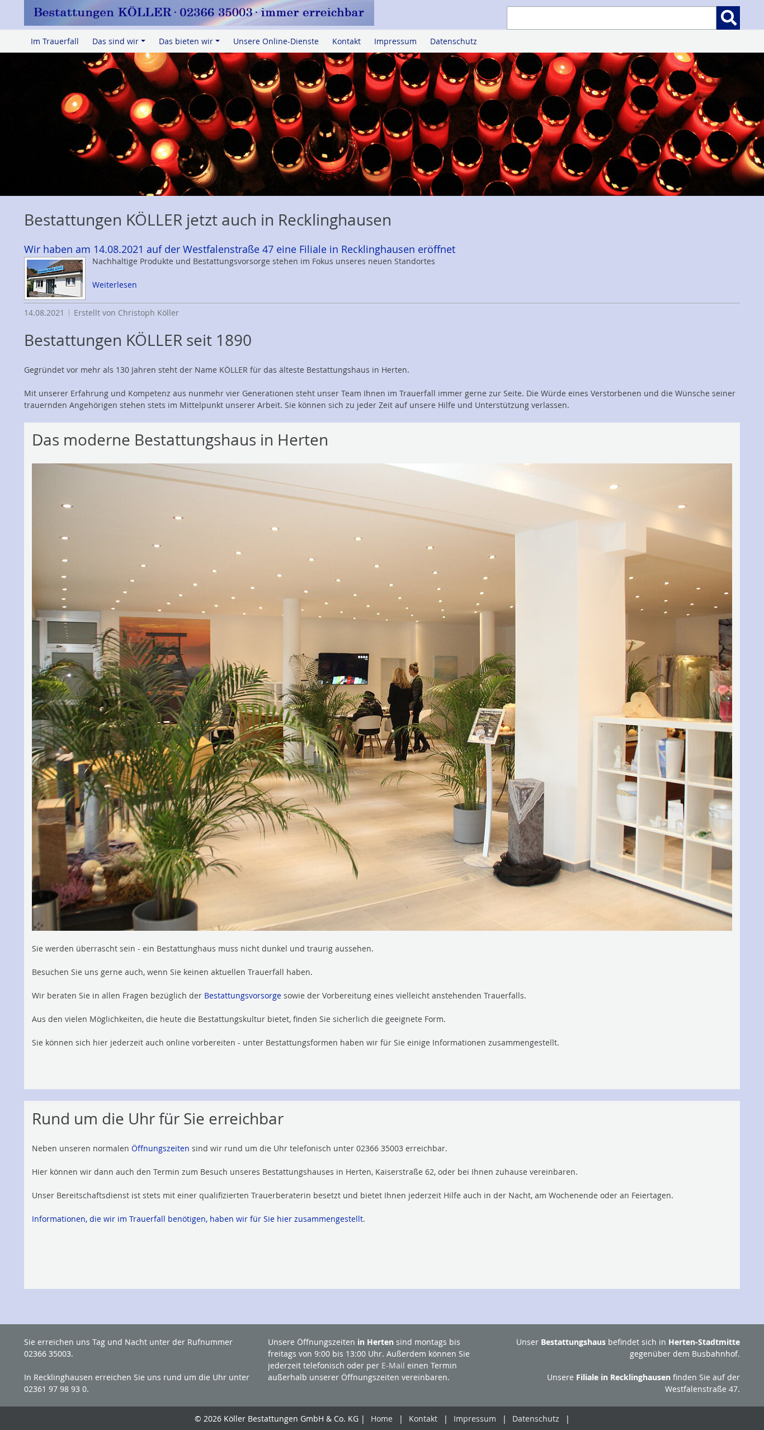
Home (382, 1418)
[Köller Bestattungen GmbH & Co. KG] (199, 13)
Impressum (395, 41)
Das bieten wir (191, 44)
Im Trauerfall (55, 41)
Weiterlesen (114, 284)
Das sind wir (120, 44)
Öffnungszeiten (160, 1148)
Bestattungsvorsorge (242, 995)
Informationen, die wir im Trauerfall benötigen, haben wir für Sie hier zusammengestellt (197, 1218)
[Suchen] (728, 18)
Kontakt (346, 41)
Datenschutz (453, 41)
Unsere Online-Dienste (276, 41)
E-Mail (393, 1365)
